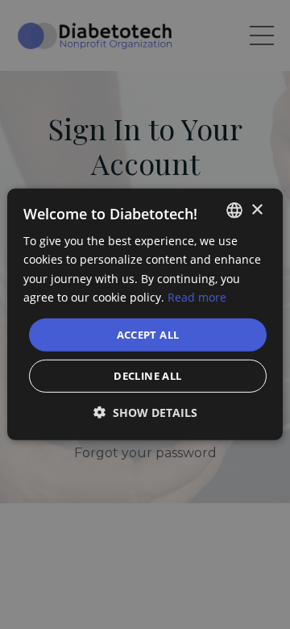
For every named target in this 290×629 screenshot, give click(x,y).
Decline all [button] (147, 376)
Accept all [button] (148, 334)
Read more (197, 296)
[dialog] (145, 314)
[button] (145, 412)
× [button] (257, 209)
